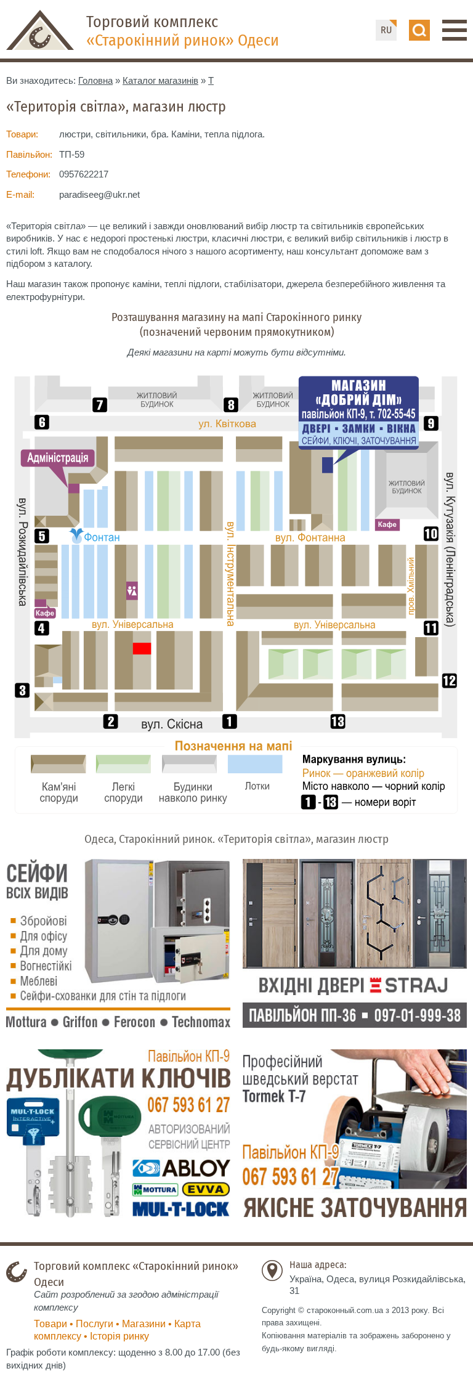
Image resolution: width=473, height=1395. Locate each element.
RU (386, 30)
